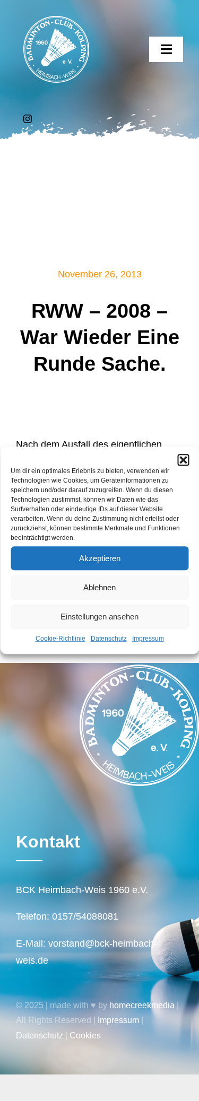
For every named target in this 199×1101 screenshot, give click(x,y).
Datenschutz (109, 638)
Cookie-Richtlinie (60, 638)
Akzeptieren (99, 558)
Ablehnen (99, 587)
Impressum (148, 638)
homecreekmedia (142, 1005)
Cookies (85, 1035)
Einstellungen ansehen (99, 616)
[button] (183, 460)
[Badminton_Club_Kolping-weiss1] (56, 20)
